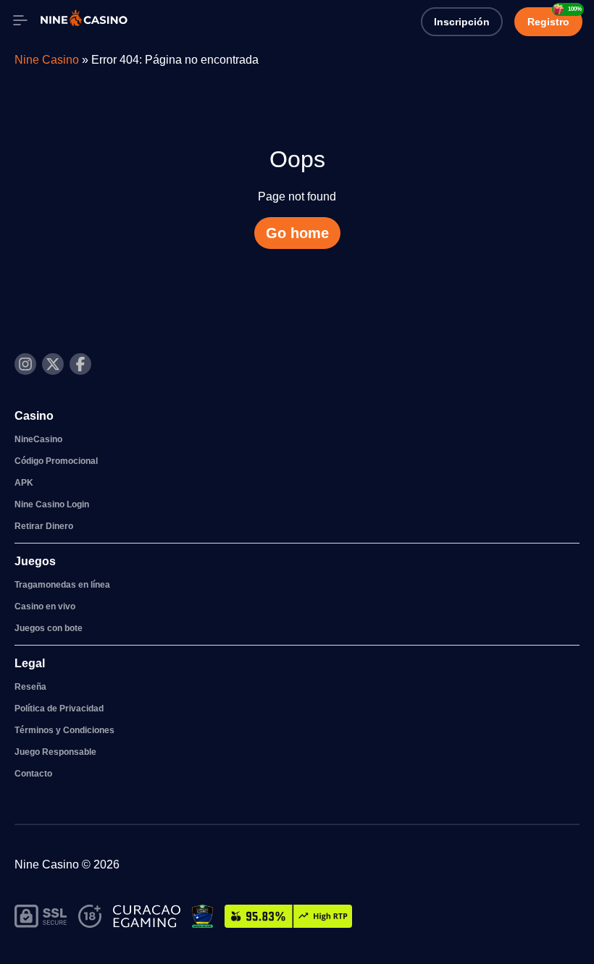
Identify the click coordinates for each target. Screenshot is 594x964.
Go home (297, 233)
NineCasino (38, 439)
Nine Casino (46, 60)
